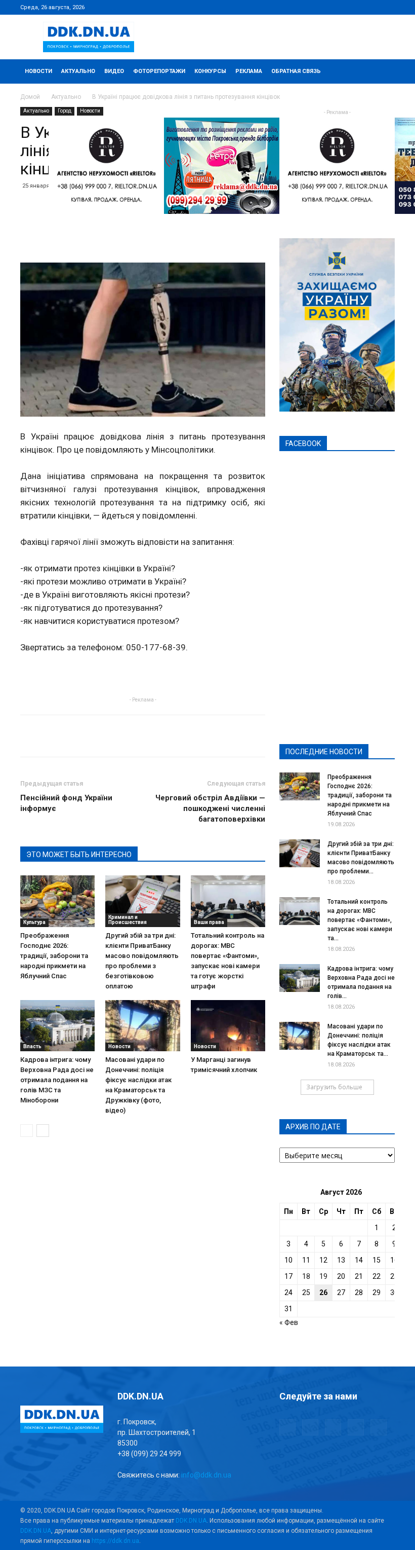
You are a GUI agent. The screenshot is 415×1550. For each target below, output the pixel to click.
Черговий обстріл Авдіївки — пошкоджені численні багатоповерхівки (210, 808)
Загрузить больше (334, 1087)
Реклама (248, 71)
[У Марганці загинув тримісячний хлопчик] (228, 1025)
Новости (38, 71)
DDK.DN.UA (191, 1520)
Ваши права (209, 922)
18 (306, 1276)
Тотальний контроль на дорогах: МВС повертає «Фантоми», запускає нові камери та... (359, 920)
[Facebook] (320, 7)
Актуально (78, 71)
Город (64, 111)
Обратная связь (296, 71)
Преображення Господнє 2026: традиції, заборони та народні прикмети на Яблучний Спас (54, 956)
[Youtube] (387, 7)
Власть (32, 1046)
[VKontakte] (370, 7)
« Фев (288, 1322)
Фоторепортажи (159, 71)
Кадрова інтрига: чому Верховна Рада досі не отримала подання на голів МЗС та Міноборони (57, 1080)
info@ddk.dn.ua (206, 1475)
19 (323, 1276)
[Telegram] (337, 7)
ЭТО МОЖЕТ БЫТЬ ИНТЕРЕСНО (79, 855)
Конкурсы (210, 71)
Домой (30, 96)
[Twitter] (353, 7)
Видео (114, 71)
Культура (34, 922)
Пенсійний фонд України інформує (66, 803)
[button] (382, 72)
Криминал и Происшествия (127, 919)
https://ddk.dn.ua (115, 1540)
